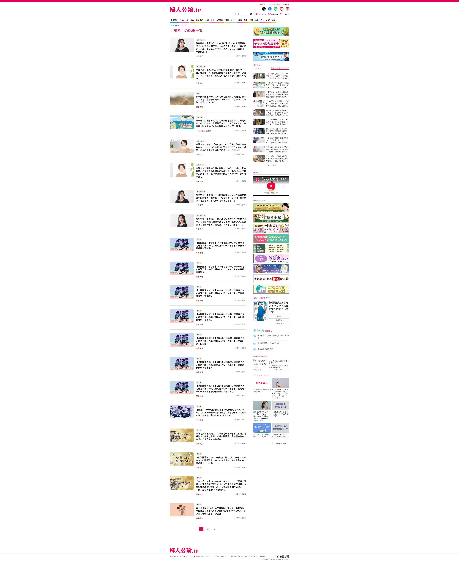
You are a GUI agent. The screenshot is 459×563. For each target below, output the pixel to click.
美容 (245, 20)
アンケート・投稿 (274, 4)
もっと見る (272, 165)
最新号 (262, 4)
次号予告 (279, 320)
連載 (273, 20)
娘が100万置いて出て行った (269, 343)
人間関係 (219, 20)
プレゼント (262, 14)
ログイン (286, 14)
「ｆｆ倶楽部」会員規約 (218, 556)
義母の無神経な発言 (265, 349)
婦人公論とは (174, 556)
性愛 (251, 20)
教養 (257, 20)
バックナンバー (279, 323)
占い (262, 20)
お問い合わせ (253, 556)
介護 (207, 20)
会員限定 (174, 20)
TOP (171, 25)
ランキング (184, 20)
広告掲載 (262, 556)
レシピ (233, 20)
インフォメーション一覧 (279, 443)
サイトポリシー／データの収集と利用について (194, 556)
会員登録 (274, 14)
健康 (240, 20)
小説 (268, 20)
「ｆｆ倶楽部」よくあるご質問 (237, 556)
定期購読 (286, 4)
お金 (212, 20)
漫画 (227, 20)
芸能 (192, 20)
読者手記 (199, 20)
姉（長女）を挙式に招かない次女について (273, 337)
